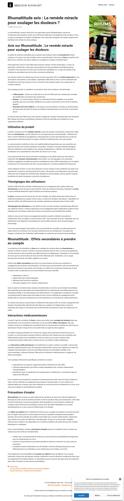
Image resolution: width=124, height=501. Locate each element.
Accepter (81, 495)
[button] (120, 479)
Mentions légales (54, 485)
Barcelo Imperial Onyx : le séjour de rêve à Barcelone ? (26, 470)
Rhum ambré (14, 466)
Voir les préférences (113, 495)
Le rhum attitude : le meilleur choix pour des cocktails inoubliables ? (30, 468)
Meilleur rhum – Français (106, 5)
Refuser (97, 495)
